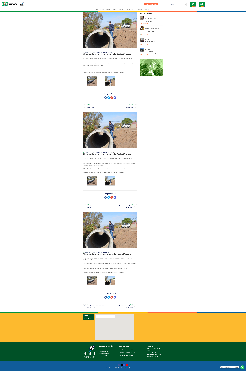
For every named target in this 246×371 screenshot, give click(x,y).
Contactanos (147, 9)
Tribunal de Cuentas (104, 353)
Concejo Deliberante (104, 351)
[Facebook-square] (119, 365)
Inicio (97, 9)
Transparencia (129, 9)
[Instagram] (124, 365)
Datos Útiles (87, 318)
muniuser (105, 52)
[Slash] (110, 105)
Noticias (121, 9)
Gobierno (114, 9)
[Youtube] (127, 365)
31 (109, 252)
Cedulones (138, 9)
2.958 (110, 52)
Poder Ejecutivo (103, 349)
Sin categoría (97, 52)
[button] (151, 4)
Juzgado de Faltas (104, 355)
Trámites (108, 9)
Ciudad (101, 9)
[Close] (122, 365)
